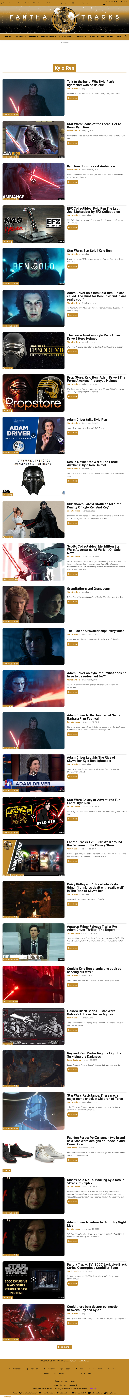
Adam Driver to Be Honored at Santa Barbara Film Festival (94, 716)
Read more (72, 98)
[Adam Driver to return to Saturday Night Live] (33, 1237)
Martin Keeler (73, 849)
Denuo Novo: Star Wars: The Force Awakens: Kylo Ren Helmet (92, 463)
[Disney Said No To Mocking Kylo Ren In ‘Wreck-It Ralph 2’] (33, 1195)
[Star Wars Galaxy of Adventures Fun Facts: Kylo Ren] (33, 815)
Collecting (7, 241)
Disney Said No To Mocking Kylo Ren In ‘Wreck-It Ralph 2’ (95, 1181)
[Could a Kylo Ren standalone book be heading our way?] (33, 984)
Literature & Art (10, 579)
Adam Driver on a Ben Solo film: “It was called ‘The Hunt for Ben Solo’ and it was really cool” (96, 296)
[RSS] (114, 1)
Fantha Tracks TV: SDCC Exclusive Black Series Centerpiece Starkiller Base (96, 1266)
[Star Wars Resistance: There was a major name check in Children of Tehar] (33, 1111)
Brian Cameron (73, 511)
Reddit (67, 1369)
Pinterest (51, 1369)
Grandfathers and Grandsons (88, 589)
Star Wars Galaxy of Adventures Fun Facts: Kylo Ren (93, 801)
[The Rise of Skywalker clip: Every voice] (33, 646)
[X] (126, 1)
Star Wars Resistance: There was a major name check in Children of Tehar (95, 1097)
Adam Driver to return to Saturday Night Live (96, 1223)
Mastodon (7, 1397)
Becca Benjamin (74, 1060)
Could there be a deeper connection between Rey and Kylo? (93, 1308)
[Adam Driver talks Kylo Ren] (33, 435)
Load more (63, 1346)
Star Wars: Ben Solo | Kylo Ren (89, 251)
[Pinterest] (109, 1)
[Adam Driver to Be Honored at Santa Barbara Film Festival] (33, 730)
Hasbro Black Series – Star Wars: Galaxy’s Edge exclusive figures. (91, 1012)
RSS (81, 1369)
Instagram (34, 1369)
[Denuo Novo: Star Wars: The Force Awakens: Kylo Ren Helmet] (33, 477)
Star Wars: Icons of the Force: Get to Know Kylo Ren (94, 125)
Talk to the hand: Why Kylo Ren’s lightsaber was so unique (90, 83)
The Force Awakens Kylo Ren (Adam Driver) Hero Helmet (93, 336)
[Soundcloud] (116, 1)
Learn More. (92, 1389)
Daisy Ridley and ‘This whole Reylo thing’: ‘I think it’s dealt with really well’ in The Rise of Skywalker (95, 887)
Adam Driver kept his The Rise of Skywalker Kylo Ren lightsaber (91, 759)
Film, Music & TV (10, 114)
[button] (123, 37)
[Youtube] (104, 4)
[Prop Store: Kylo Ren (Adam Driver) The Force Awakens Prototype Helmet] (33, 393)
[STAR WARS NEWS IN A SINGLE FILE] (64, 20)
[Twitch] (124, 1)
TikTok (113, 1369)
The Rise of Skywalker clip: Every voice (95, 631)
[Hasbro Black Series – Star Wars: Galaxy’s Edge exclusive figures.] (33, 1026)
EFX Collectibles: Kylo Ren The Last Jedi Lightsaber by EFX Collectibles (93, 210)
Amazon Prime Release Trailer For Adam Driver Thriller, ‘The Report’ (92, 928)
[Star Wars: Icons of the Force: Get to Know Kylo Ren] (33, 139)
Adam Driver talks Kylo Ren (87, 420)
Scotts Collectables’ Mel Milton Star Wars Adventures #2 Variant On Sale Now (94, 550)
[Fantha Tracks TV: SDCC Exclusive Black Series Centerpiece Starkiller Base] (33, 1280)
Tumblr (46, 1374)
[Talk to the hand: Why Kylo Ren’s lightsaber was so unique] (33, 97)
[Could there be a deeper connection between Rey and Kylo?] (33, 1322)
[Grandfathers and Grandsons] (33, 604)
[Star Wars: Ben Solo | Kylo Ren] (33, 266)
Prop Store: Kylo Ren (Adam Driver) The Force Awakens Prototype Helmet (96, 379)
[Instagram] (106, 1)
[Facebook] (104, 1)
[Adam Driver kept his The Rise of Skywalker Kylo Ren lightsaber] (33, 773)
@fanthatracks (79, 1360)
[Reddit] (111, 1)
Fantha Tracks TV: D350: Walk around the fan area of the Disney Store (94, 843)
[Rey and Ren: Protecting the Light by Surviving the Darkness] (33, 1068)
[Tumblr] (121, 1)
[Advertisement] (64, 49)
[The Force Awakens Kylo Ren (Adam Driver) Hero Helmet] (33, 350)
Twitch (61, 1374)
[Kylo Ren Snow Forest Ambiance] (33, 181)
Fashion (6, 1170)
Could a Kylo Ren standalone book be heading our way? (94, 970)
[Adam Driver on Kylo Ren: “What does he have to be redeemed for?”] (33, 688)
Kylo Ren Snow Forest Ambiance (91, 166)
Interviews (8, 706)
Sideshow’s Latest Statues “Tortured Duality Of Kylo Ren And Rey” (94, 505)
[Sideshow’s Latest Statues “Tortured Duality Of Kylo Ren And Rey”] (33, 519)
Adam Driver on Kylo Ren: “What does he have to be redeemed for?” (96, 674)
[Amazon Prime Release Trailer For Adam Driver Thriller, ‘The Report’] (33, 942)
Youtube (87, 1374)
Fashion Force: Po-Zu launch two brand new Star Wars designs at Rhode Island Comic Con (96, 1141)
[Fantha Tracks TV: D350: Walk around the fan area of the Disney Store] (33, 857)
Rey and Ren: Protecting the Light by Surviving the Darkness (94, 1054)
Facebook (17, 1369)
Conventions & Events (13, 875)
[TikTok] (119, 1)
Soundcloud (97, 1369)
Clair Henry (72, 1147)
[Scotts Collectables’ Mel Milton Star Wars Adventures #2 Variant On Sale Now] (33, 562)
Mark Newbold (73, 88)
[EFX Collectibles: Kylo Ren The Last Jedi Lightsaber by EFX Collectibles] (33, 224)
